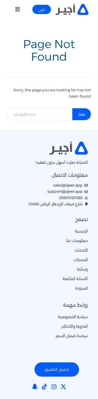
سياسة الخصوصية (73, 317)
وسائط (82, 269)
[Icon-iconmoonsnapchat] (35, 386)
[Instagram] (54, 386)
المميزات (81, 259)
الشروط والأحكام (74, 326)
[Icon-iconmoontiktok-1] (44, 386)
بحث (81, 114)
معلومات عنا (77, 240)
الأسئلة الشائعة (75, 278)
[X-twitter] (63, 386)
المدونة (81, 288)
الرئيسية (81, 231)
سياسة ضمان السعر (72, 336)
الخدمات (81, 250)
